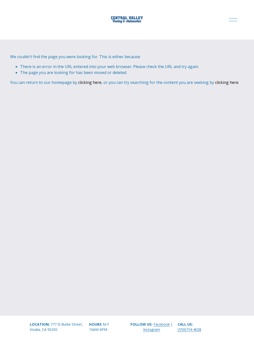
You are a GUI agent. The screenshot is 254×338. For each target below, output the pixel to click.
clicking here (89, 82)
